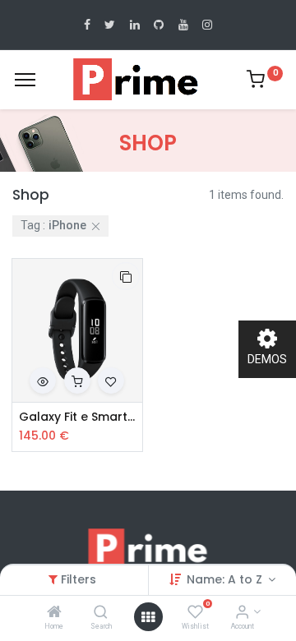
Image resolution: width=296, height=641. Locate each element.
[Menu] (25, 80)
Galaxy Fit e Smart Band (77, 417)
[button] (126, 276)
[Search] (101, 613)
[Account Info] (242, 613)
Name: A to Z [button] (226, 579)
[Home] (54, 613)
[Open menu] (148, 617)
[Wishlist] (195, 613)
